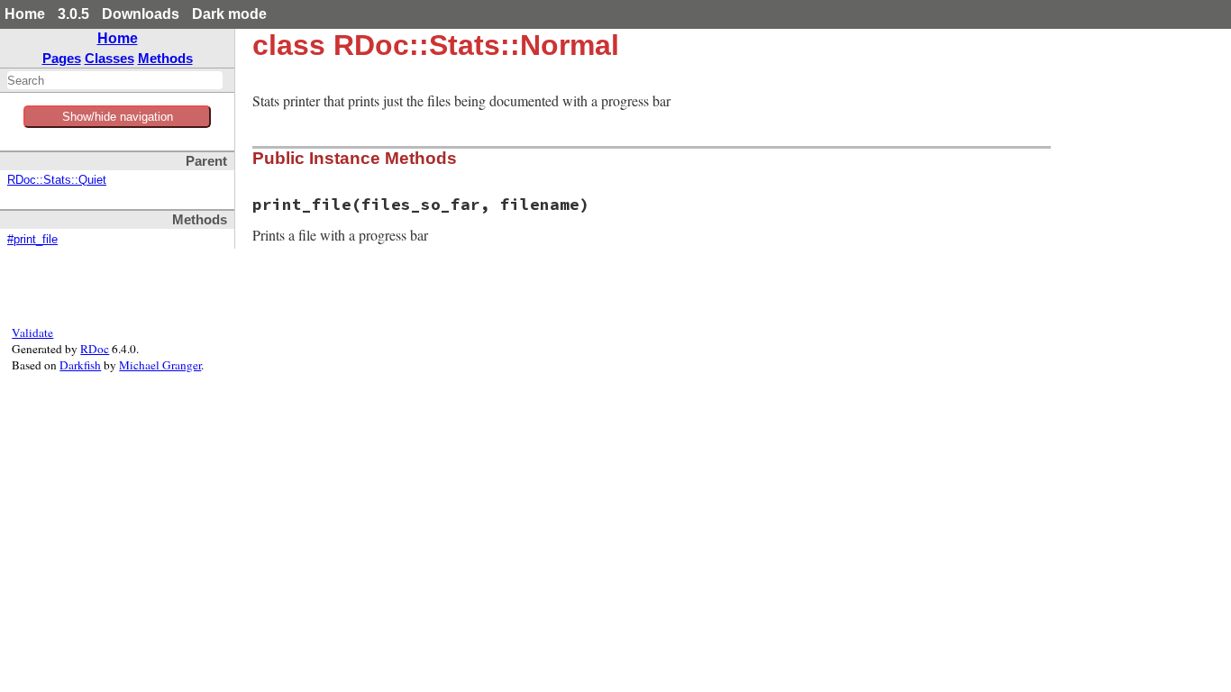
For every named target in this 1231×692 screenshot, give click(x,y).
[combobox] (115, 80)
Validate (32, 332)
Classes (109, 58)
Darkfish (80, 365)
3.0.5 (73, 14)
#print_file (32, 239)
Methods (165, 58)
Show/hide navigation (117, 116)
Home (25, 14)
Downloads (140, 14)
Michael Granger (160, 365)
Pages (61, 58)
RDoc (94, 349)
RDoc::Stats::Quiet (56, 180)
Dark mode (229, 14)
